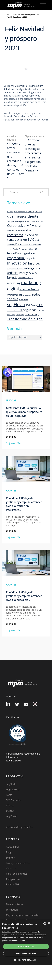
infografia (30, 258)
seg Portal (11, 816)
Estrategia (32, 245)
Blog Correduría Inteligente (24, 14)
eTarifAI (10, 805)
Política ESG (12, 884)
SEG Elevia (31, 305)
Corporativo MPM (21, 225)
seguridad (30, 310)
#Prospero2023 (39, 119)
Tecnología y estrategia (15, 315)
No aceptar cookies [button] (26, 953)
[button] (26, 960)
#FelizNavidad (23, 119)
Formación (12, 909)
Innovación (17, 263)
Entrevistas (21, 244)
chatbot (38, 211)
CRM (38, 226)
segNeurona (12, 789)
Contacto (11, 868)
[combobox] (44, 923)
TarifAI (40, 310)
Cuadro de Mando (16, 230)
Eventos (10, 857)
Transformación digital (25, 319)
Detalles (22, 940)
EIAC (31, 239)
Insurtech (35, 263)
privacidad (27, 295)
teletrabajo (32, 314)
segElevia (16, 304)
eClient (10, 810)
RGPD (21, 299)
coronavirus (36, 221)
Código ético (13, 879)
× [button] (49, 923)
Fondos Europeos (20, 249)
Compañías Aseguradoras (18, 221)
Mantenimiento (14, 904)
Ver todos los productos (19, 827)
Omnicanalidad (14, 294)
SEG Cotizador (14, 800)
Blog (8, 852)
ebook (30, 230)
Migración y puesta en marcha (22, 915)
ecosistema (15, 235)
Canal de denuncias (16, 873)
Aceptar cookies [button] (26, 946)
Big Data (29, 211)
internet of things (25, 277)
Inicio (9, 14)
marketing (13, 283)
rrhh (26, 299)
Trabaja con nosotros (17, 863)
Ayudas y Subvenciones (16, 212)
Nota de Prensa (29, 289)
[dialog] (26, 942)
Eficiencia (22, 239)
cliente (32, 216)
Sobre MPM (12, 847)
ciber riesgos (17, 216)
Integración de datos (15, 269)
